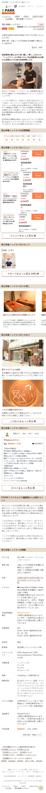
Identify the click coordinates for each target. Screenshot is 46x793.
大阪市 (26, 16)
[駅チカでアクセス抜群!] (23, 353)
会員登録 (22, 6)
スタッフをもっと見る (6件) (22, 273)
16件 (37, 47)
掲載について (12, 770)
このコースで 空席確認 (38, 153)
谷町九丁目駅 (29, 761)
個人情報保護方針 (10, 776)
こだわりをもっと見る (22, 421)
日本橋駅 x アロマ (9, 755)
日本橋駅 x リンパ (26, 752)
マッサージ (6, 16)
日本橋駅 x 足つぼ (23, 749)
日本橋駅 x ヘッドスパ (10, 752)
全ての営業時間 (38, 29)
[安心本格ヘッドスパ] (22, 75)
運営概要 (31, 776)
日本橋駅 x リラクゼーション (27, 755)
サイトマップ (22, 776)
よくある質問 (22, 770)
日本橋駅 (9, 19)
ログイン (31, 6)
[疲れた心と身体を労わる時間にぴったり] (19, 301)
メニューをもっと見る (22, 235)
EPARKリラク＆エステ (8, 11)
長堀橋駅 (20, 761)
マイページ (40, 6)
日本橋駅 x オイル (8, 749)
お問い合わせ (33, 770)
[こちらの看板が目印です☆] (23, 393)
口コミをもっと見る (22, 488)
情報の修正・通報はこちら (32, 735)
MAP (41, 24)
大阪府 (17, 16)
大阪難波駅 (11, 761)
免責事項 (38, 776)
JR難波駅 (39, 761)
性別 (9, 6)
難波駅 (4, 761)
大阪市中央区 (37, 16)
